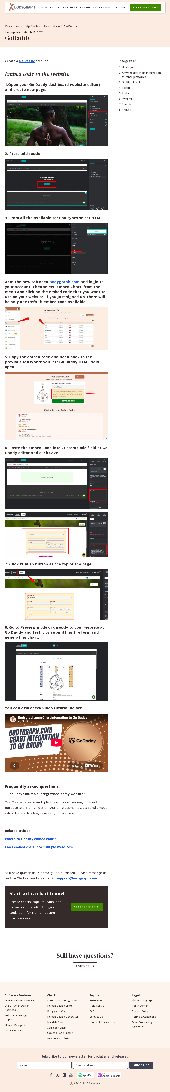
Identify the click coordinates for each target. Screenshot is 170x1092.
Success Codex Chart (60, 1032)
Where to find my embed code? (30, 839)
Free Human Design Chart (63, 1000)
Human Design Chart (59, 1005)
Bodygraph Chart (57, 1011)
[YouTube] (71, 1075)
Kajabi (126, 88)
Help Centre (31, 26)
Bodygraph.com (64, 281)
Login (120, 7)
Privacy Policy (140, 1011)
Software (45, 7)
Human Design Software (19, 1000)
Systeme (127, 99)
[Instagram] (64, 1075)
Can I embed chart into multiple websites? (39, 847)
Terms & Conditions (144, 1016)
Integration (52, 26)
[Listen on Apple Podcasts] (109, 1075)
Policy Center (140, 1005)
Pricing (104, 7)
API (58, 7)
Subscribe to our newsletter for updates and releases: (85, 1056)
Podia (125, 93)
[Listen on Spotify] (85, 1075)
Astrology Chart (56, 1027)
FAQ (92, 1011)
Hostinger (128, 67)
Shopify (127, 104)
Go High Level (131, 82)
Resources (88, 7)
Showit (126, 110)
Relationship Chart (58, 1038)
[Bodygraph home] (22, 7)
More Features (14, 1030)
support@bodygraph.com (76, 878)
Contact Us (85, 966)
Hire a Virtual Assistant (103, 1022)
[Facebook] (51, 1075)
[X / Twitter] (57, 1075)
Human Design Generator (62, 1016)
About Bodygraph (142, 1000)
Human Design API (16, 1025)
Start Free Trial (146, 7)
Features (70, 7)
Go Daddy (27, 61)
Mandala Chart (56, 1022)
